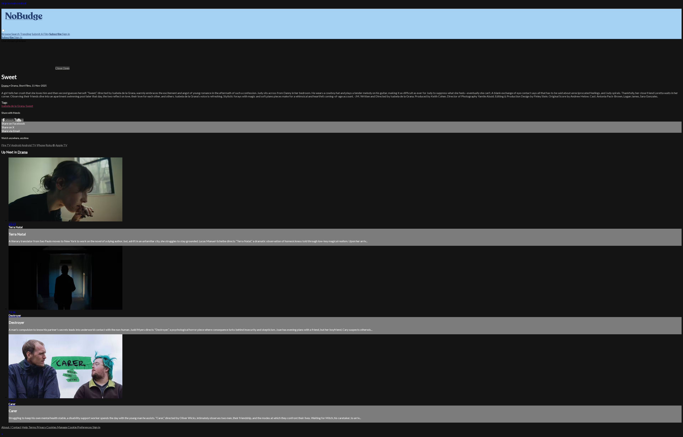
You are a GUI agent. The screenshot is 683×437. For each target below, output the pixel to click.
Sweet (29, 106)
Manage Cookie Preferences (74, 427)
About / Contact (11, 427)
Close (59, 68)
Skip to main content (13, 3)
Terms (32, 427)
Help (25, 427)
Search (15, 34)
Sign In (18, 37)
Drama (5, 85)
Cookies (51, 427)
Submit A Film (40, 34)
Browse (6, 34)
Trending (25, 34)
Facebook (7, 120)
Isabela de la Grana (13, 106)
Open (66, 68)
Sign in (66, 34)
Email (20, 120)
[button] (3, 30)
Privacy (41, 427)
